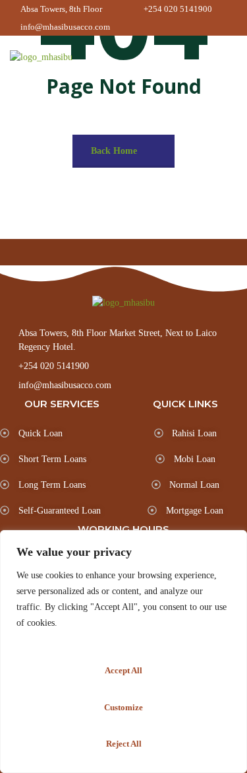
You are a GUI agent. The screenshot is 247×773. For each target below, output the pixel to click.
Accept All (123, 670)
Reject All (124, 744)
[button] (229, 58)
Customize (123, 707)
